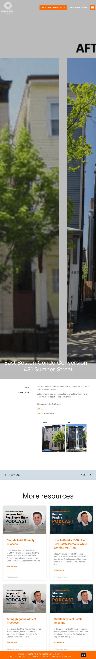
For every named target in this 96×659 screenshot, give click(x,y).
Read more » (12, 566)
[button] (92, 7)
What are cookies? (63, 656)
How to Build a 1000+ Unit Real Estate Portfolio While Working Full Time (70, 544)
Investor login (78, 7)
